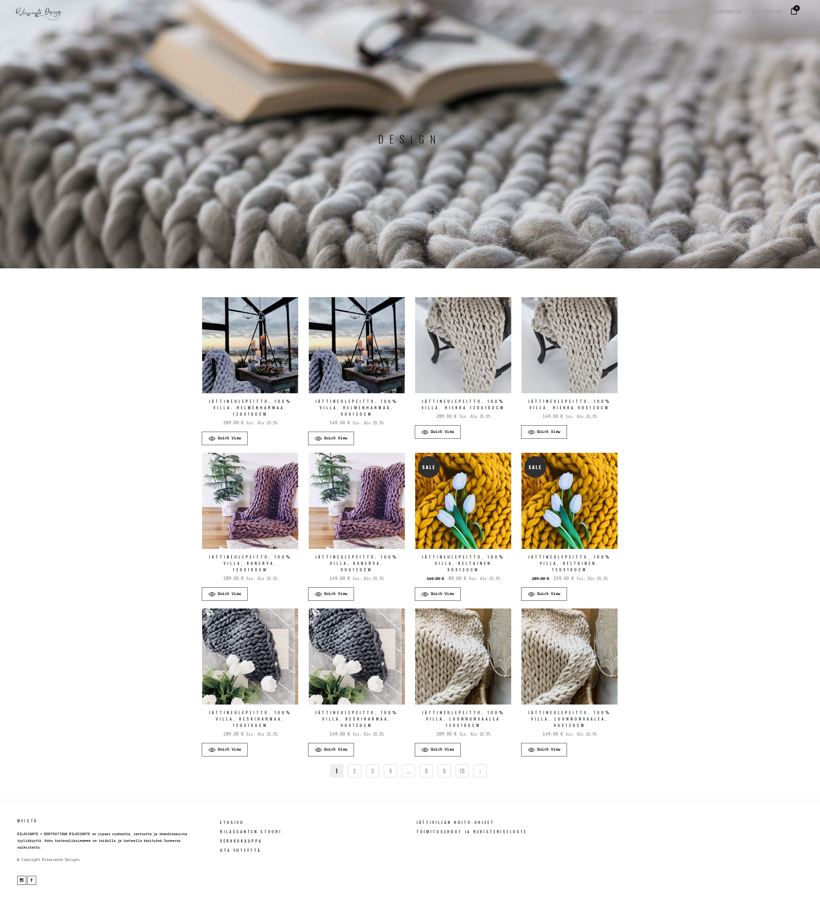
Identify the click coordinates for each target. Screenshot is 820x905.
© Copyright (28, 860)
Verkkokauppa (241, 841)
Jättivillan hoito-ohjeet (455, 822)
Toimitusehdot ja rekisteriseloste (471, 831)
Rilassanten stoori (251, 831)
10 (462, 771)
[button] (225, 438)
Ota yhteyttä (240, 850)
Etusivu (232, 822)
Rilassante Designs (61, 860)
